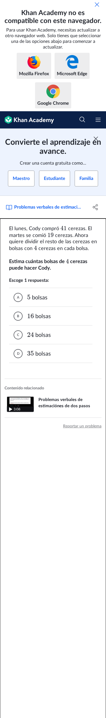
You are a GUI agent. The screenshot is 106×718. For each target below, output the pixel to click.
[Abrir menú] (98, 119)
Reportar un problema (82, 426)
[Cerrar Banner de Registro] (95, 138)
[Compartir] (95, 207)
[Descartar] (96, 4)
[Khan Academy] (27, 120)
